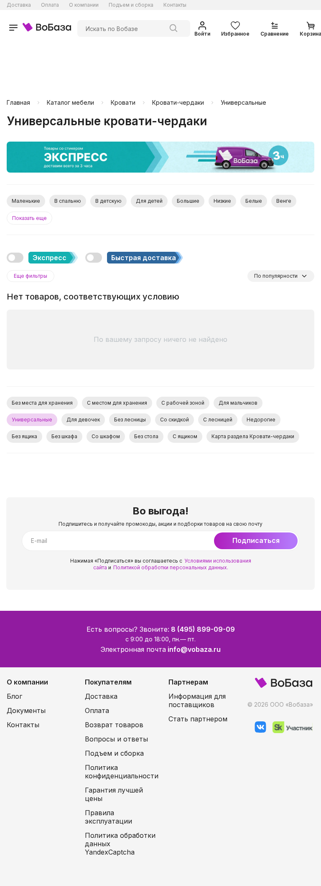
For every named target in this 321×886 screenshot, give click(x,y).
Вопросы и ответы (116, 739)
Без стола (146, 436)
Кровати (123, 103)
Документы (26, 710)
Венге (283, 201)
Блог (14, 696)
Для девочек (83, 419)
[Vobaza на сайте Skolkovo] (289, 730)
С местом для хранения (117, 403)
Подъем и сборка (131, 5)
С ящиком (185, 436)
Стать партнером (197, 719)
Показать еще (29, 218)
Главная (18, 103)
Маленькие (26, 201)
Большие (188, 201)
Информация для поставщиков (197, 700)
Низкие (222, 201)
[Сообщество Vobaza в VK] (257, 730)
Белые (253, 201)
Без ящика (24, 436)
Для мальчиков (238, 403)
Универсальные (243, 103)
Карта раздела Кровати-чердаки (252, 436)
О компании (84, 5)
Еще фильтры (30, 276)
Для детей (149, 201)
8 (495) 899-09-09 (203, 629)
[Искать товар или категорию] (173, 28)
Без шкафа (64, 436)
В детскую (108, 201)
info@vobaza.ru (194, 649)
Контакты (174, 5)
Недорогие (261, 419)
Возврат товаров (114, 725)
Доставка (19, 5)
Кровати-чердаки (178, 103)
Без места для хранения (42, 403)
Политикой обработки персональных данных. (170, 567)
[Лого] (47, 28)
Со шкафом (106, 436)
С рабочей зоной (182, 403)
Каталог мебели (70, 103)
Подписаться (256, 540)
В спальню (67, 201)
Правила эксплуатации (108, 817)
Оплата (50, 5)
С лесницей (217, 419)
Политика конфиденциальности (121, 771)
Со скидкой (174, 419)
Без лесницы (130, 419)
